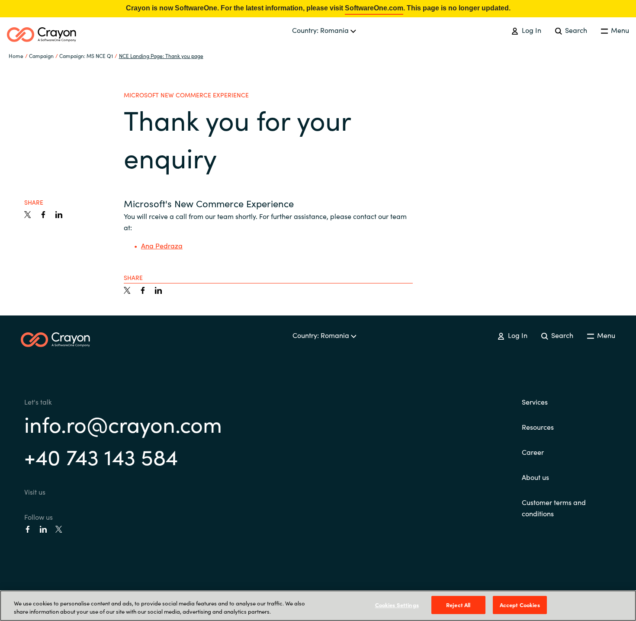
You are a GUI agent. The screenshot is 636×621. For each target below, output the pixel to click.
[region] (318, 605)
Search (575, 30)
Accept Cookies (520, 605)
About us (535, 477)
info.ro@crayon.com (123, 423)
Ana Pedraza (162, 245)
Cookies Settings (397, 605)
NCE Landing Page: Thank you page (161, 55)
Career (533, 452)
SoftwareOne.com (374, 8)
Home (16, 55)
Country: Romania (321, 30)
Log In (530, 30)
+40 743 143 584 (101, 456)
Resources (538, 426)
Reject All (458, 605)
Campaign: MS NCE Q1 (86, 55)
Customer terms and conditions (554, 507)
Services (535, 401)
